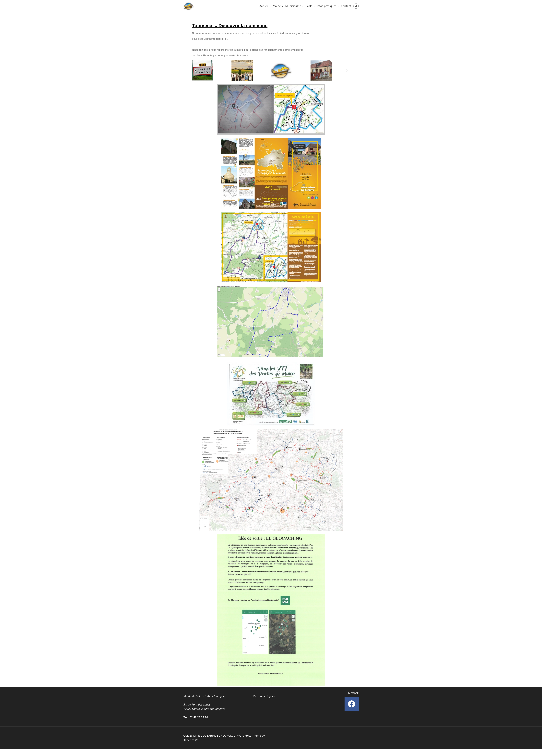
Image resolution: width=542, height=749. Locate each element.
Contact (346, 6)
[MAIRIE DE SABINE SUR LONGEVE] (189, 6)
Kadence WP (191, 740)
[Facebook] (352, 704)
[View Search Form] (356, 6)
